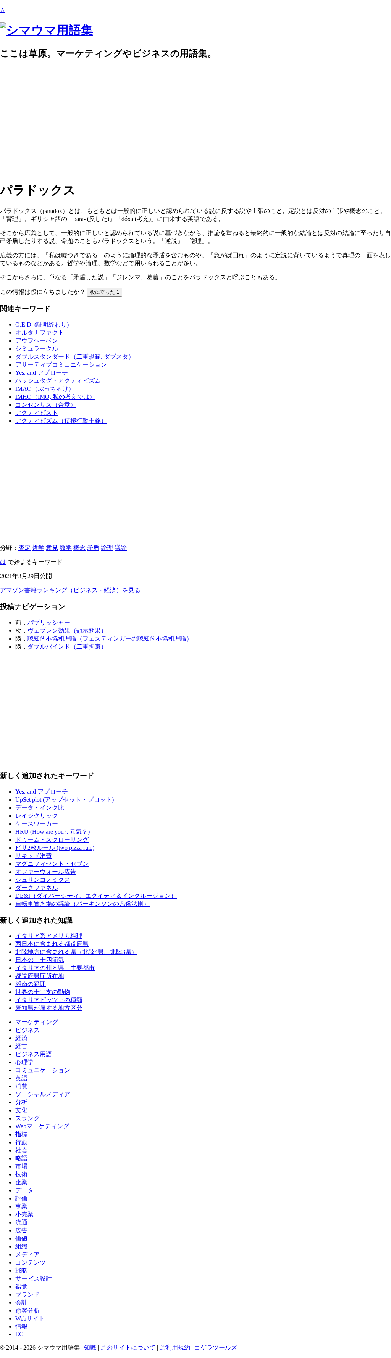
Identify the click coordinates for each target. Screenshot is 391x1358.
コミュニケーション (42, 1070)
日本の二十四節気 (39, 960)
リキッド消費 (33, 855)
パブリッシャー (48, 622)
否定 (24, 547)
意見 (52, 547)
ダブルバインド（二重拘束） (67, 646)
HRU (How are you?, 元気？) (52, 831)
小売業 (24, 1214)
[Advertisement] (195, 120)
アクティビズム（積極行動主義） (61, 420)
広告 (21, 1230)
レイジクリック (36, 815)
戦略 (21, 1270)
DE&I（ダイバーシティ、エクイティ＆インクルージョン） (96, 895)
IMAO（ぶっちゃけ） (44, 388)
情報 (21, 1326)
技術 (21, 1174)
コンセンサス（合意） (45, 404)
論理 (107, 547)
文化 (21, 1110)
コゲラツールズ (215, 1347)
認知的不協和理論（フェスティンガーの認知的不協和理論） (109, 638)
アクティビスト (36, 412)
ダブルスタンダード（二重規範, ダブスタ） (74, 356)
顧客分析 (27, 1310)
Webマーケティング (42, 1126)
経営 (21, 1046)
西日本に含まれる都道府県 (52, 944)
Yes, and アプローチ (41, 372)
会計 (21, 1302)
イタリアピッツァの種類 (48, 1000)
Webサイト (30, 1318)
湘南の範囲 (30, 984)
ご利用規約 (175, 1347)
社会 (21, 1150)
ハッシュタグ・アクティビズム (58, 380)
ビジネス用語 (33, 1054)
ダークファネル (36, 887)
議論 (121, 547)
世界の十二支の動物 (42, 992)
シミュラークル (36, 348)
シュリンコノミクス (42, 879)
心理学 (24, 1062)
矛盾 (93, 547)
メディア (27, 1254)
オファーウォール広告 (45, 871)
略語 (21, 1158)
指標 (21, 1134)
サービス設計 (33, 1278)
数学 (66, 547)
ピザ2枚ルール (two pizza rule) (54, 847)
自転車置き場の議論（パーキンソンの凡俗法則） (82, 904)
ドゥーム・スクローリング (52, 839)
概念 (79, 547)
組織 (21, 1246)
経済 (21, 1038)
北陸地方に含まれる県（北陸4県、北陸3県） (76, 952)
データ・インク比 (39, 807)
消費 (21, 1086)
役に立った (104, 292)
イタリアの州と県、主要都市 (55, 968)
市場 (21, 1166)
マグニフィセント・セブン (52, 863)
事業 (21, 1206)
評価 (21, 1198)
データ (24, 1190)
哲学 (38, 547)
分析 (21, 1102)
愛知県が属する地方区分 (48, 1008)
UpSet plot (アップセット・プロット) (64, 799)
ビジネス (27, 1030)
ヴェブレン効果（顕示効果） (67, 630)
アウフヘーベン (36, 340)
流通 (21, 1222)
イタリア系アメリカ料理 (48, 936)
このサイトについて (127, 1347)
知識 (90, 1347)
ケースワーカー (36, 823)
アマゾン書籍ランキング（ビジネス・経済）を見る (70, 590)
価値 (21, 1238)
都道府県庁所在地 (39, 976)
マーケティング (36, 1022)
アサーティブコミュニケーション (61, 364)
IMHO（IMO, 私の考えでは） (55, 396)
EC (19, 1334)
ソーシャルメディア (42, 1094)
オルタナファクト (39, 332)
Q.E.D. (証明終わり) (42, 324)
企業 (21, 1182)
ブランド (27, 1294)
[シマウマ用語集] (46, 30)
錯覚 (21, 1286)
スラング (27, 1118)
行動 (21, 1142)
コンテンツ (30, 1262)
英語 (21, 1078)
